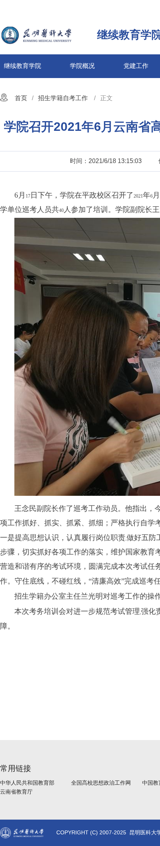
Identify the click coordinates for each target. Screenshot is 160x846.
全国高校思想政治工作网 (101, 783)
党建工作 (135, 66)
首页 (21, 98)
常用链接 (15, 768)
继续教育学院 (22, 66)
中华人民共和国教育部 (27, 783)
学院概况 (82, 66)
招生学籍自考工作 (63, 98)
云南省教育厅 (16, 792)
